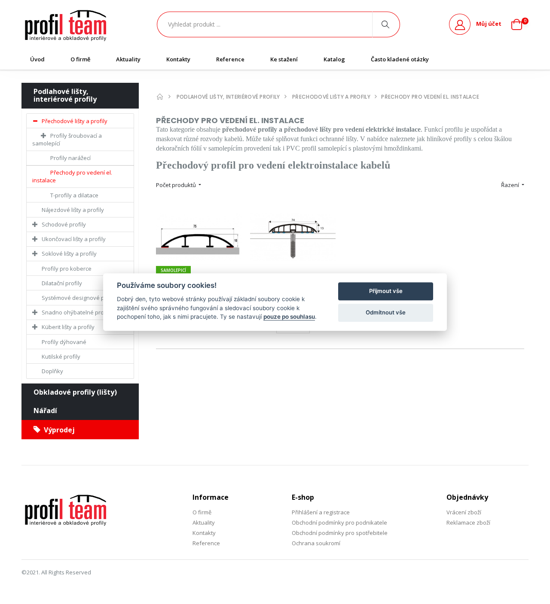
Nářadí (45, 410)
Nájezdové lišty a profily (73, 210)
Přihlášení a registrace (321, 512)
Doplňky (52, 371)
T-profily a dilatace (74, 195)
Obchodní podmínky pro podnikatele (339, 522)
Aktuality (128, 59)
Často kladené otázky (400, 59)
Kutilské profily (61, 356)
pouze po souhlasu (289, 316)
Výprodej (57, 430)
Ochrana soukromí (316, 543)
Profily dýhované (64, 342)
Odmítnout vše (386, 312)
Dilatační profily (62, 283)
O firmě (80, 59)
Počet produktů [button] (176, 185)
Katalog (334, 59)
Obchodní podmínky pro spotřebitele (340, 533)
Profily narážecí (70, 158)
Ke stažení (284, 59)
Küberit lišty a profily (68, 327)
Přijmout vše (386, 290)
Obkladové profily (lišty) (75, 392)
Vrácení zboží (463, 512)
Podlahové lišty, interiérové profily (65, 95)
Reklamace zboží (468, 522)
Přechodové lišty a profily (74, 121)
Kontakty (178, 59)
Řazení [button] (510, 185)
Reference (230, 59)
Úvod (37, 59)
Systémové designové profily (80, 298)
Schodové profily (64, 224)
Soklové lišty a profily (69, 253)
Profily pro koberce (67, 268)
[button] (520, 24)
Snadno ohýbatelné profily (77, 312)
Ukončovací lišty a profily (74, 239)
